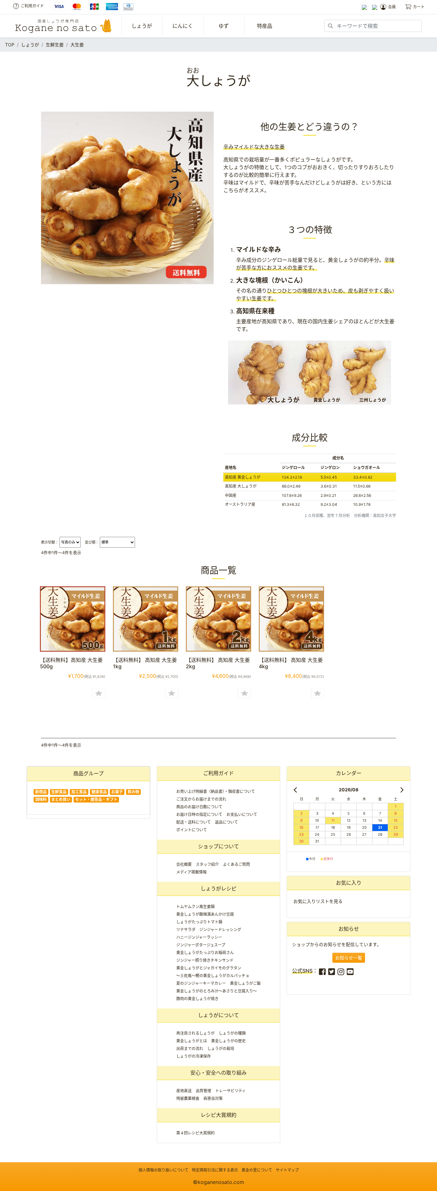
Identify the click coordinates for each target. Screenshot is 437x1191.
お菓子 (117, 791)
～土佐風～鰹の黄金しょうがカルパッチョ (212, 975)
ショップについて (218, 846)
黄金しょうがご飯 (245, 983)
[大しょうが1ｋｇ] (145, 618)
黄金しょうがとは (191, 1040)
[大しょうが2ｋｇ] (218, 618)
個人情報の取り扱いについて (163, 1170)
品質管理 (203, 1090)
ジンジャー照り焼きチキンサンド (205, 960)
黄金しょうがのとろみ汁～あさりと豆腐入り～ (216, 991)
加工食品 (79, 791)
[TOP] (63, 26)
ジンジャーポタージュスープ (200, 945)
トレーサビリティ (230, 1090)
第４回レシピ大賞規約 (195, 1133)
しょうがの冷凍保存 (193, 1056)
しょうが (141, 26)
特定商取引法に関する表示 (215, 1170)
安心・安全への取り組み (218, 1073)
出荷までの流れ (189, 1048)
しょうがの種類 (232, 1033)
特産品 (264, 26)
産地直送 (184, 1090)
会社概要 (184, 864)
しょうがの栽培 (220, 1048)
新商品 (41, 791)
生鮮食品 (59, 791)
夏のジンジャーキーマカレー (201, 983)
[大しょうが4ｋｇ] (291, 618)
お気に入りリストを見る (318, 901)
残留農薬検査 (187, 1098)
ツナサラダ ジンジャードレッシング (208, 929)
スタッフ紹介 (207, 864)
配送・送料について (193, 822)
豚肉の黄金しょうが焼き (197, 998)
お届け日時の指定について (199, 814)
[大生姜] (72, 618)
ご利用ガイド (32, 6)
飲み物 (133, 791)
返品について (226, 822)
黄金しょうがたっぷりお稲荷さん (205, 952)
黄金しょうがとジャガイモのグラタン (208, 968)
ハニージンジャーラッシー (199, 937)
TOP (9, 44)
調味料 (41, 799)
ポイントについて (191, 829)
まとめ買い (60, 799)
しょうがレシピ (218, 888)
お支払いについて (241, 814)
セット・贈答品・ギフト (96, 799)
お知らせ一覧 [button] (348, 957)
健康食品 (99, 791)
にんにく (182, 26)
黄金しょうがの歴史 (228, 1040)
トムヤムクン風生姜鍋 (195, 906)
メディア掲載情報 (191, 872)
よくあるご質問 (236, 864)
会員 (392, 6)
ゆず (224, 26)
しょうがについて (218, 1015)
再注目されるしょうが (195, 1033)
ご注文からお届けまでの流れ (201, 799)
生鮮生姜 (55, 44)
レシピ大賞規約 (218, 1115)
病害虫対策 (213, 1098)
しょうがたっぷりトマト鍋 (199, 922)
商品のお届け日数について (199, 806)
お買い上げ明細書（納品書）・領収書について (215, 791)
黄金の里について (257, 1170)
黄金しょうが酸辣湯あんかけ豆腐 (205, 914)
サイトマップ (287, 1170)
